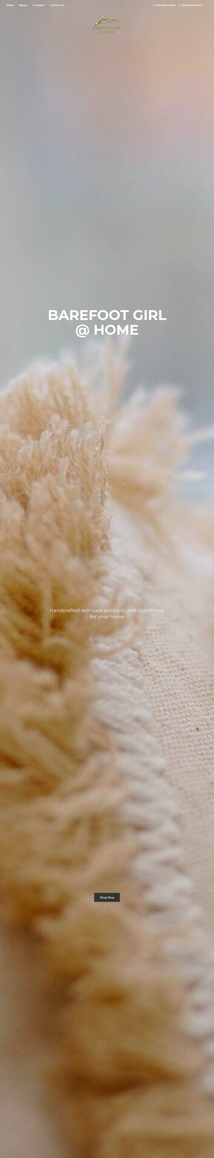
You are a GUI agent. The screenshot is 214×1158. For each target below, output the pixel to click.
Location (38, 5)
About (23, 5)
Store (10, 5)
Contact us (57, 5)
